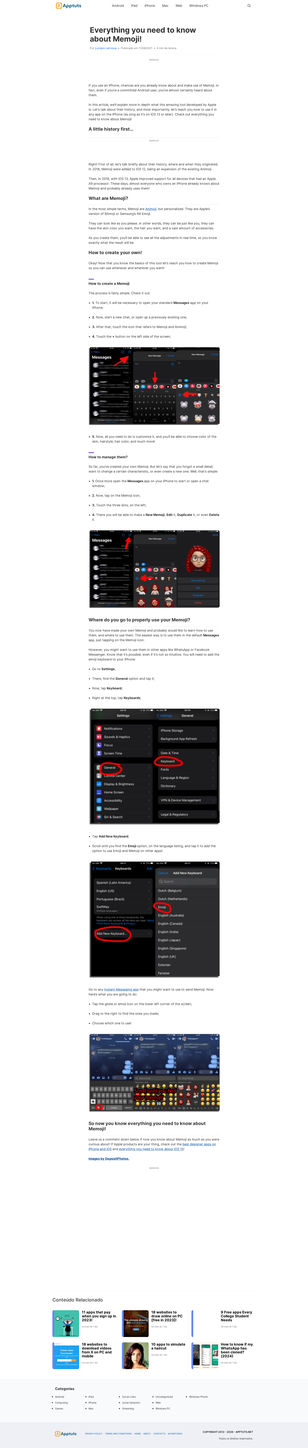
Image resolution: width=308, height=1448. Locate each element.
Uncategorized (164, 1396)
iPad (134, 5)
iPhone (150, 5)
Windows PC (198, 5)
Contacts (159, 1433)
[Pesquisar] (249, 6)
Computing (61, 1402)
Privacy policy (93, 1433)
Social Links (129, 1396)
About (147, 1433)
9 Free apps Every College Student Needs (236, 1316)
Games (59, 1408)
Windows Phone (198, 1396)
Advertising (175, 1433)
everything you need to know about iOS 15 (151, 1149)
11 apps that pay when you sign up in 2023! (99, 1316)
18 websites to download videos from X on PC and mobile (97, 1350)
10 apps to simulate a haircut (168, 1346)
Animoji (150, 209)
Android (118, 5)
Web (179, 5)
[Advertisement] (154, 1235)
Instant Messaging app (121, 989)
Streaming (128, 1408)
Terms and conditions (118, 1433)
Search (215, 5)
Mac (165, 5)
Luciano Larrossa (106, 48)
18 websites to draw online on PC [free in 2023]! (167, 1316)
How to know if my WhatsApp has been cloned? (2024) (237, 1350)
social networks (131, 1402)
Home (137, 1433)
